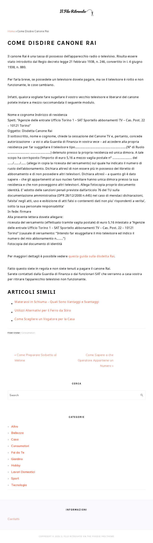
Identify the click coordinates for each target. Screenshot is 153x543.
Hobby (16, 465)
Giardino (17, 459)
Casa (14, 439)
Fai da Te (17, 452)
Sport (15, 478)
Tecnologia (19, 485)
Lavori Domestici (23, 472)
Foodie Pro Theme (103, 536)
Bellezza (17, 433)
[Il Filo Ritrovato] (76, 20)
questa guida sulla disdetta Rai (91, 256)
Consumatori (28, 332)
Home (11, 31)
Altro (14, 426)
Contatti (13, 519)
